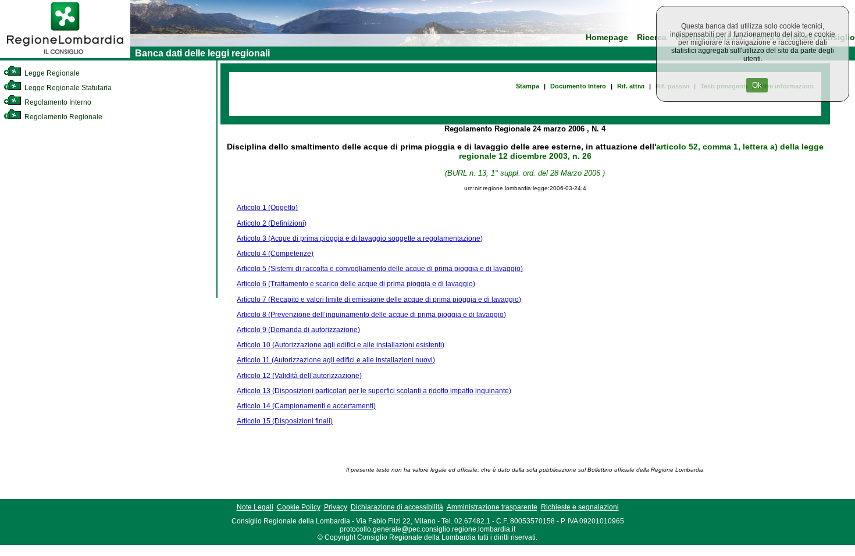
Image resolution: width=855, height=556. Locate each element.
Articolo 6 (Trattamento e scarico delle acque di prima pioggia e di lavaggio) (356, 284)
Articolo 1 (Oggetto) (267, 208)
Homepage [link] (607, 37)
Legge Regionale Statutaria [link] (67, 88)
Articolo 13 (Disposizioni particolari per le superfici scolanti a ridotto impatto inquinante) (374, 391)
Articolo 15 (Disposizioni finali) (285, 421)
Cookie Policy (298, 507)
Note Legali (255, 507)
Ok (757, 85)
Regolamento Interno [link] (57, 102)
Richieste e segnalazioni (580, 507)
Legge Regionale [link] (51, 73)
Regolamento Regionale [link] (62, 117)
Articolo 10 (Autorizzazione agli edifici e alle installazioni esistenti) (340, 345)
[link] (65, 56)
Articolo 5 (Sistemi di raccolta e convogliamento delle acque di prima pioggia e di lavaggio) (380, 269)
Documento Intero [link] (578, 86)
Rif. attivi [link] (630, 86)
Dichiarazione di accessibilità (397, 507)
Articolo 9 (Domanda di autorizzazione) (298, 330)
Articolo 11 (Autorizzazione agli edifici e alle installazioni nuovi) (336, 360)
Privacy (335, 507)
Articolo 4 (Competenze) (275, 254)
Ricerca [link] (652, 37)
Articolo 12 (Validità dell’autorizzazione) (299, 376)
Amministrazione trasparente (492, 507)
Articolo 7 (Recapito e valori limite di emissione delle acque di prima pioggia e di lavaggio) (379, 299)
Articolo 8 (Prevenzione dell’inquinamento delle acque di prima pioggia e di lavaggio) (371, 315)
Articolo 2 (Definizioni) (272, 223)
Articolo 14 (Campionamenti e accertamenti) (306, 406)
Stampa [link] (527, 86)
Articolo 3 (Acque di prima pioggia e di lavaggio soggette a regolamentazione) (360, 238)
